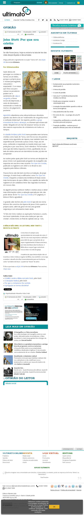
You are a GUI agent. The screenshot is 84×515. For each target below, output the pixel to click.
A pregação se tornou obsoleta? (17, 285)
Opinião (5, 458)
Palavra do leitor (8, 460)
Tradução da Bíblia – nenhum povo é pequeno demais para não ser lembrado (66, 126)
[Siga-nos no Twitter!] (55, 486)
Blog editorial (67, 458)
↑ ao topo (79, 449)
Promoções (46, 458)
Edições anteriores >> (70, 73)
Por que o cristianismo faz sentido (17, 283)
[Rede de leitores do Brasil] (66, 486)
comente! (43, 32)
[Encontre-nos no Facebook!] (59, 486)
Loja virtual (51, 453)
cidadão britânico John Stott (15, 134)
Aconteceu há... (58, 43)
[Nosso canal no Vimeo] (73, 486)
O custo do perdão (59, 93)
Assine (56, 73)
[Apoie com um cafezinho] (45, 2)
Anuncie (79, 490)
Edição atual (26, 456)
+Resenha (19, 293)
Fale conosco (67, 462)
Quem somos (67, 456)
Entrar (61, 3)
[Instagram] (51, 20)
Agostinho (7, 115)
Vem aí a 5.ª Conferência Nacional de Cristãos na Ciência (65, 97)
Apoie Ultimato (42, 468)
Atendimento (47, 462)
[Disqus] (25, 414)
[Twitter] (43, 20)
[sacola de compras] (78, 2)
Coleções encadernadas (30, 460)
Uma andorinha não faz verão (63, 112)
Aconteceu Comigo (59, 40)
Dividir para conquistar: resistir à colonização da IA (64, 102)
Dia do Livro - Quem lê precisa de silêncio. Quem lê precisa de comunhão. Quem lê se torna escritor (30, 371)
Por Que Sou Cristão (38, 163)
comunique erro (68, 449)
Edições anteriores (28, 458)
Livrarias (45, 460)
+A (18, 34)
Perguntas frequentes (69, 460)
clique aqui (6, 269)
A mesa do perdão (59, 89)
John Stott (27, 202)
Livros (44, 456)
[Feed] (55, 20)
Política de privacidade (68, 490)
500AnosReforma (58, 37)
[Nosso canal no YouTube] (69, 486)
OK (54, 507)
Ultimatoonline (13, 453)
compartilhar (30, 34)
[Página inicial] (17, 11)
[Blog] (80, 486)
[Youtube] (47, 20)
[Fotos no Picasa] (76, 486)
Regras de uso (55, 490)
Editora (68, 453)
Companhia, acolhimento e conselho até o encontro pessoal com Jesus (67, 121)
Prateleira (6, 456)
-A (22, 34)
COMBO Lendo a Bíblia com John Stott (19, 278)
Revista (27, 453)
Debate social (10, 383)
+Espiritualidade (10, 293)
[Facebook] (39, 20)
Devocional (6, 462)
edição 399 (19, 266)
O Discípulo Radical (12, 280)
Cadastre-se (71, 3)
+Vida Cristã (26, 293)
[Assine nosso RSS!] (52, 486)
